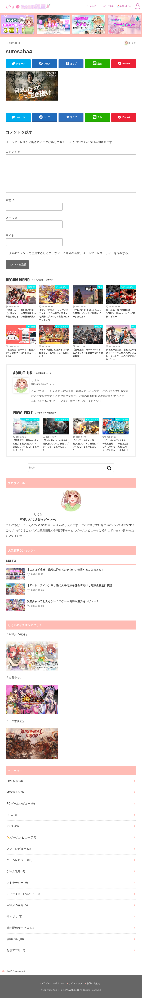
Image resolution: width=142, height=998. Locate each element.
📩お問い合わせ (124, 6)
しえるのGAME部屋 (68, 990)
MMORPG (15, 792)
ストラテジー (17, 882)
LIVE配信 (15, 781)
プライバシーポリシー (52, 983)
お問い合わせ (93, 983)
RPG (12, 814)
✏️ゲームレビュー (21, 837)
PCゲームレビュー (21, 803)
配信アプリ (16, 950)
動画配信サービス (21, 927)
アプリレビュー (19, 848)
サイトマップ (75, 983)
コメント (13, 151)
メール (12, 217)
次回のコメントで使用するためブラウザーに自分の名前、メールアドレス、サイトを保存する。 (70, 253)
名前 (10, 200)
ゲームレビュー (93, 6)
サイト (10, 235)
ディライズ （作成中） (23, 893)
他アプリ (14, 916)
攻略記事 (15, 939)
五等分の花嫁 (17, 905)
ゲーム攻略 (108, 6)
